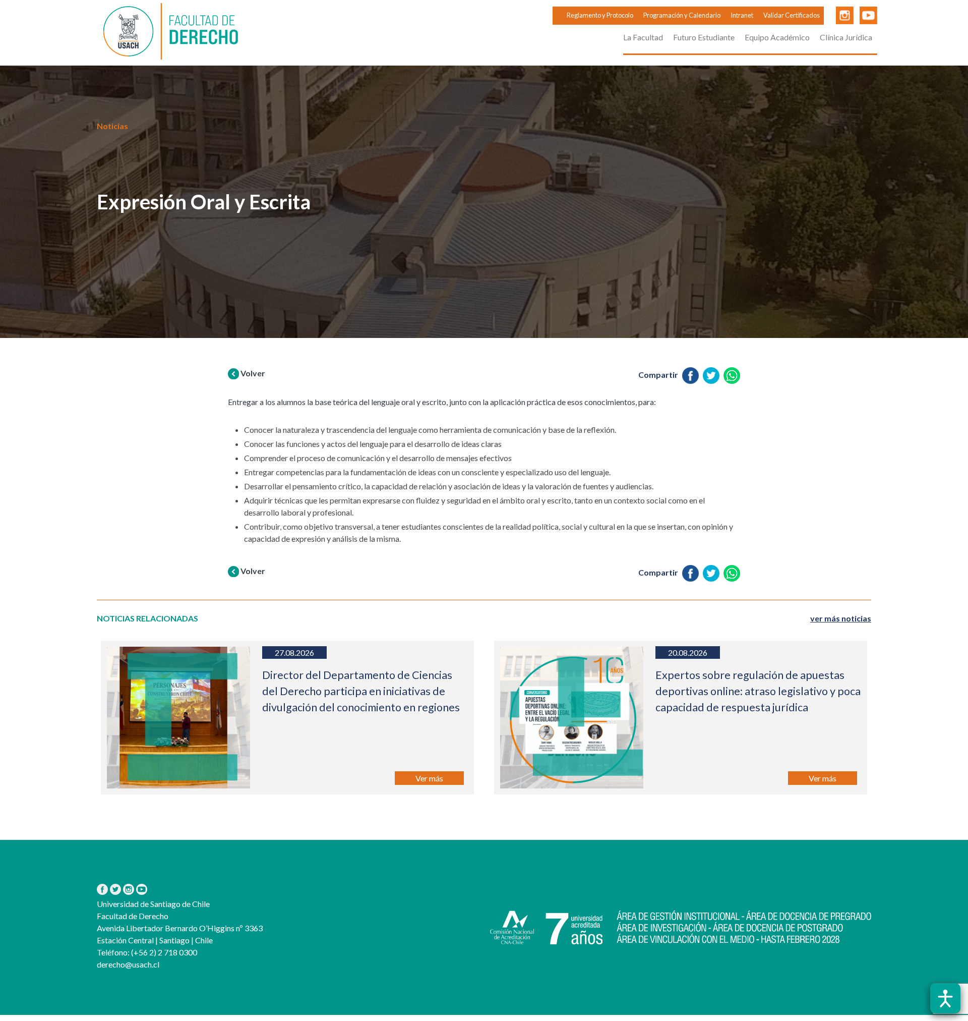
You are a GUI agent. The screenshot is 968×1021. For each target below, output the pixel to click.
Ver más (429, 778)
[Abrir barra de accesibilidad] (945, 998)
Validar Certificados (791, 15)
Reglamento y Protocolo (600, 15)
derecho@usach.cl (128, 964)
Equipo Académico (777, 37)
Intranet (742, 15)
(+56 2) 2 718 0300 (163, 952)
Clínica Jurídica (846, 37)
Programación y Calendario (681, 15)
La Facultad (643, 37)
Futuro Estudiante (704, 37)
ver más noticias (840, 618)
